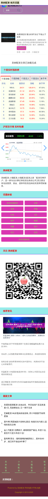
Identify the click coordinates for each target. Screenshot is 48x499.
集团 (36, 220)
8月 (35, 214)
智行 (36, 226)
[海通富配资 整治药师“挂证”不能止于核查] (8, 37)
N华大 (12, 87)
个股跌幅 (15, 78)
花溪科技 (12, 91)
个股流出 (35, 78)
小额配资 (19, 466)
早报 (36, 208)
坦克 (36, 232)
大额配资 (32, 466)
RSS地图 (28, 488)
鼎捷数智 (12, 101)
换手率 (44, 78)
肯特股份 (12, 111)
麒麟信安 (12, 98)
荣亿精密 (12, 115)
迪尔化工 (12, 108)
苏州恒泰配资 (12, 203)
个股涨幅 (5, 78)
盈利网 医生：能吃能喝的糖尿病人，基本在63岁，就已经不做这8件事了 (24, 440)
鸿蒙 (12, 226)
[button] (3, 148)
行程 (12, 214)
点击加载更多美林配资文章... (24, 62)
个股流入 (25, 78)
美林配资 (6, 466)
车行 (12, 232)
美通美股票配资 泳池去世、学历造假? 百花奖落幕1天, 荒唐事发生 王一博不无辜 (24, 406)
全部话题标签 (24, 239)
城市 (12, 220)
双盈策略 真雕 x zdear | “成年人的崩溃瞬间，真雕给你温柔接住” (24, 336)
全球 (12, 208)
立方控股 (12, 118)
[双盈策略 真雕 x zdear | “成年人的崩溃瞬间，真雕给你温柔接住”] (24, 325)
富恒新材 (12, 94)
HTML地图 (36, 488)
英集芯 (12, 104)
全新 (36, 203)
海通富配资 (21, 48)
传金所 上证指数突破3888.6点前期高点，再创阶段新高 (23, 354)
